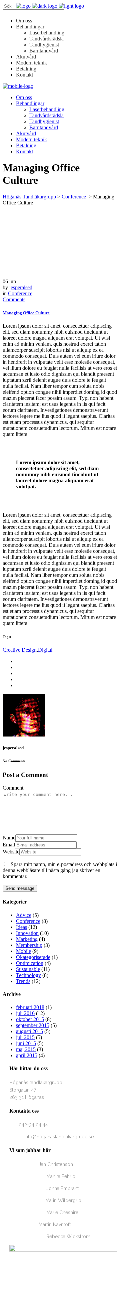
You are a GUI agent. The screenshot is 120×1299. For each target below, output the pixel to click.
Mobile (23, 951)
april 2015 (26, 1055)
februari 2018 (30, 1007)
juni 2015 (26, 1043)
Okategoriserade (33, 957)
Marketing (27, 939)
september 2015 (32, 1025)
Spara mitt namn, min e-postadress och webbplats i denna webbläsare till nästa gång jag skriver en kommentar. (60, 870)
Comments (14, 299)
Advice (23, 915)
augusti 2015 (29, 1031)
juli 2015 (25, 1037)
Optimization (29, 963)
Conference (74, 196)
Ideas (21, 927)
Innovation (27, 933)
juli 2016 (25, 1013)
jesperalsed (20, 287)
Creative (11, 650)
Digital (45, 650)
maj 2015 (26, 1049)
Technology (28, 975)
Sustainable (28, 969)
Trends (23, 981)
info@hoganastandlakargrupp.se (59, 1136)
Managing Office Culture (26, 312)
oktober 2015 (30, 1019)
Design (29, 650)
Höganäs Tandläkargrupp (29, 196)
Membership (29, 945)
